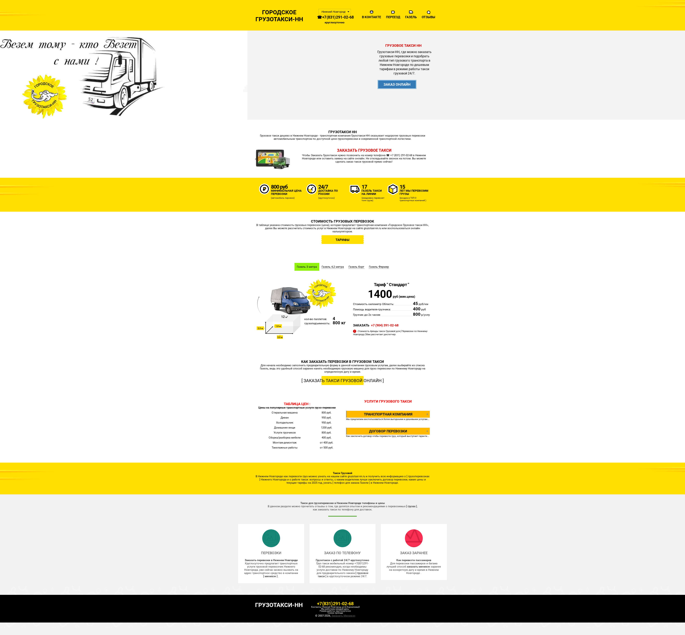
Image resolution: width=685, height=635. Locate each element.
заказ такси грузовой (360, 161)
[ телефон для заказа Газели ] (351, 482)
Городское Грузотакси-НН (279, 16)
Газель (411, 17)
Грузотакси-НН (279, 604)
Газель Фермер (379, 266)
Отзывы (428, 17)
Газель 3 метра (307, 266)
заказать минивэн (419, 566)
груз (393, 436)
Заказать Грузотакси (324, 155)
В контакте (371, 17)
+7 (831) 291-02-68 (335, 603)
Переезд (393, 17)
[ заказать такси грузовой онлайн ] (342, 380)
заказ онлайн (397, 84)
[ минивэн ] (270, 576)
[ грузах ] (411, 506)
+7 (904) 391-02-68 (385, 325)
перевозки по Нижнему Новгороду (399, 368)
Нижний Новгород (333, 11)
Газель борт (356, 266)
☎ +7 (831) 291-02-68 (335, 17)
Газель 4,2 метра (333, 266)
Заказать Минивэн (343, 615)
